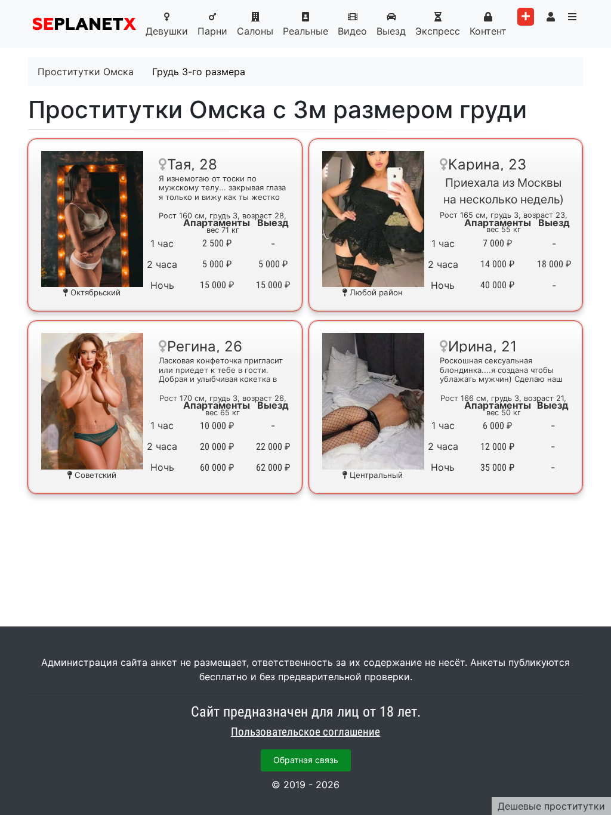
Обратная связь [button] (305, 760)
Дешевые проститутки (551, 806)
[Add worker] (525, 17)
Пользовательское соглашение (305, 732)
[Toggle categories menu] (572, 17)
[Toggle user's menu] (550, 17)
